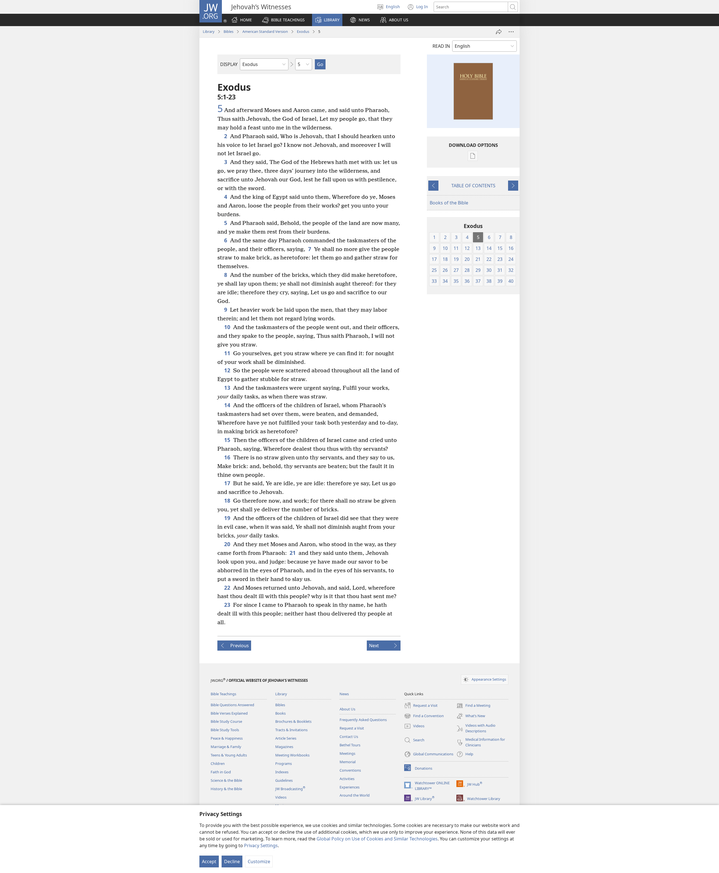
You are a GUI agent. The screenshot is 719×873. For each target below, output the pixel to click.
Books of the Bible (449, 203)
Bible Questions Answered (232, 704)
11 (227, 353)
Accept (209, 861)
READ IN (441, 46)
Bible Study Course (226, 721)
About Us (347, 709)
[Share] (499, 31)
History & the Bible (226, 788)
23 (227, 604)
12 (227, 370)
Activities (347, 778)
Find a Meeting (473, 706)
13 (227, 387)
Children (218, 763)
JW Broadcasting (290, 788)
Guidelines (284, 780)
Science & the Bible (226, 780)
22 (227, 587)
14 (227, 405)
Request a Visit (352, 728)
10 (227, 327)
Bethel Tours (350, 744)
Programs (283, 763)
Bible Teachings (223, 693)
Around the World (355, 795)
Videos (280, 797)
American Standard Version (265, 31)
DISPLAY (229, 64)
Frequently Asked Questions (363, 719)
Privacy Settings (261, 845)
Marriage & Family (226, 746)
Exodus (303, 31)
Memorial (348, 761)
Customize (259, 861)
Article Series (285, 738)
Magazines (284, 746)
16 (227, 457)
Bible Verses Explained (229, 713)
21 (293, 552)
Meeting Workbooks (292, 755)
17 (227, 483)
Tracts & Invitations (291, 729)
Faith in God (221, 771)
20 (227, 544)
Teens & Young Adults (229, 755)
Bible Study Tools (225, 729)
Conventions (350, 770)
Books (280, 713)
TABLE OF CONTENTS (473, 186)
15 (227, 440)
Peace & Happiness (227, 738)
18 (227, 500)
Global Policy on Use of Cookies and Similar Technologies (377, 839)
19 (227, 518)
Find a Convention (424, 716)
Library (209, 31)
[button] (283, 20)
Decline (232, 861)
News (344, 693)
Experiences (350, 787)
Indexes (281, 771)
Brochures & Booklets (293, 721)
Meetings (347, 753)
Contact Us (349, 736)
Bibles (228, 31)
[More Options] (511, 31)
